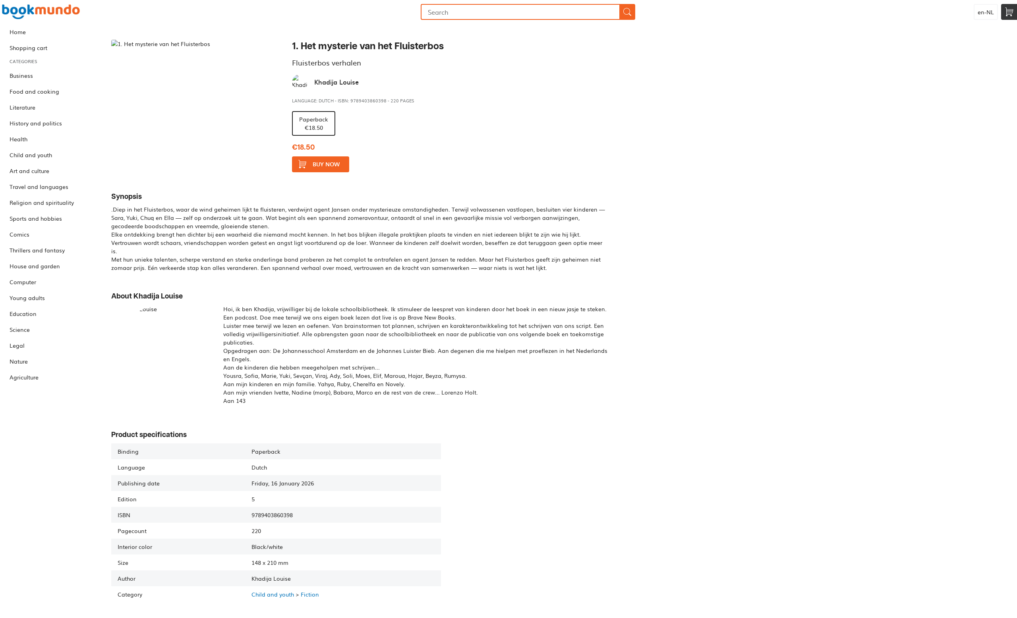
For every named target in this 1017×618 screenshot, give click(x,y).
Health (18, 139)
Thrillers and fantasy (37, 250)
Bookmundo (41, 12)
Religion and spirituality (42, 202)
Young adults (27, 298)
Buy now (326, 164)
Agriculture (24, 377)
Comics (19, 234)
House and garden (35, 266)
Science (20, 329)
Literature (22, 107)
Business (21, 75)
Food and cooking (34, 91)
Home (18, 32)
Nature (19, 361)
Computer (23, 282)
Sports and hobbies (36, 218)
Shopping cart (28, 48)
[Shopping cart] (1009, 12)
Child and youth (31, 155)
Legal (17, 345)
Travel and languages (39, 187)
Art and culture (29, 171)
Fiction (310, 594)
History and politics (36, 123)
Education (23, 314)
